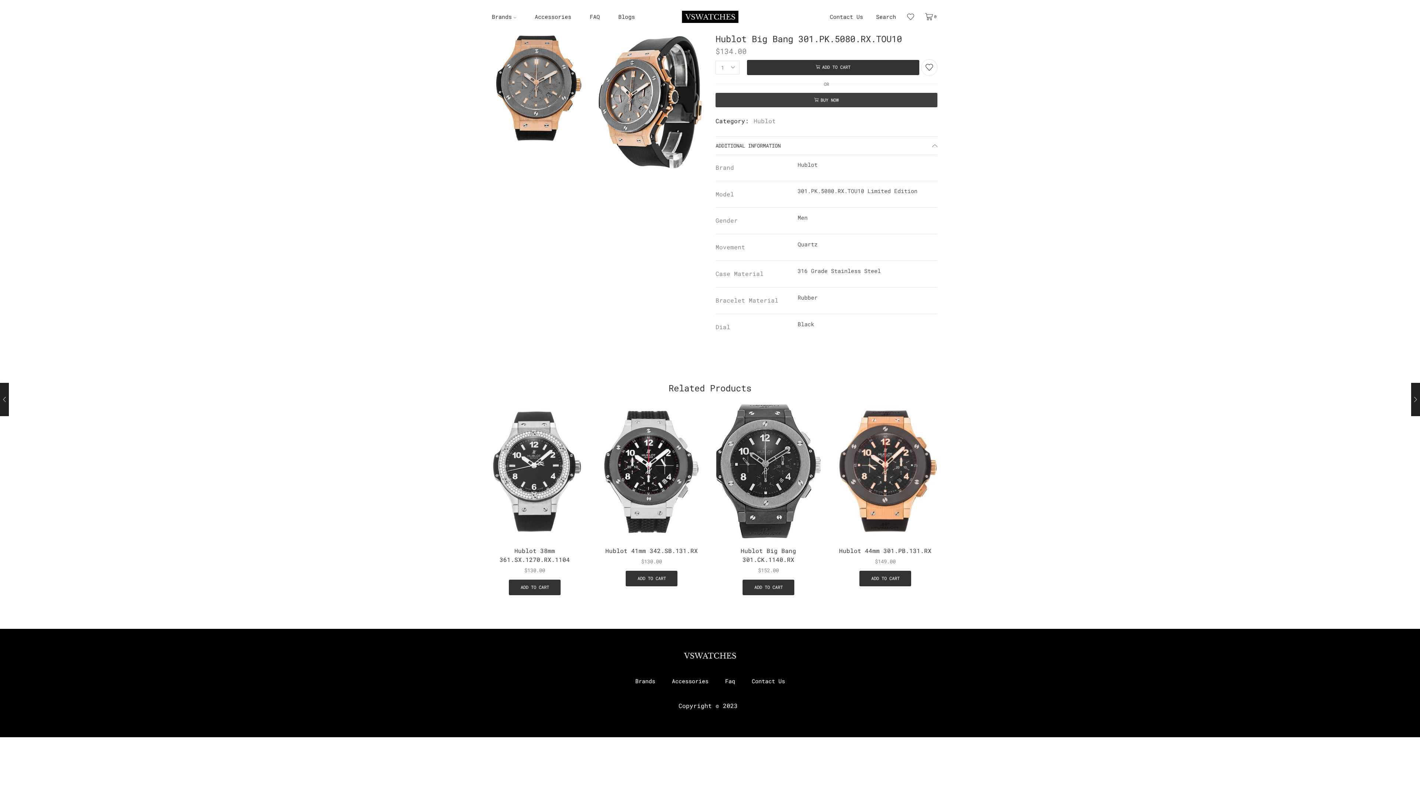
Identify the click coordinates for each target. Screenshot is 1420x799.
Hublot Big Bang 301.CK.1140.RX (768, 555)
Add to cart (836, 67)
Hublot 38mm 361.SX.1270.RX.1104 (535, 555)
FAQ (595, 16)
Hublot (765, 121)
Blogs (626, 16)
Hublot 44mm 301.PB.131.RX (885, 550)
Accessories (553, 16)
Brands (502, 16)
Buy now (830, 100)
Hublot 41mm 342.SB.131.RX (651, 550)
